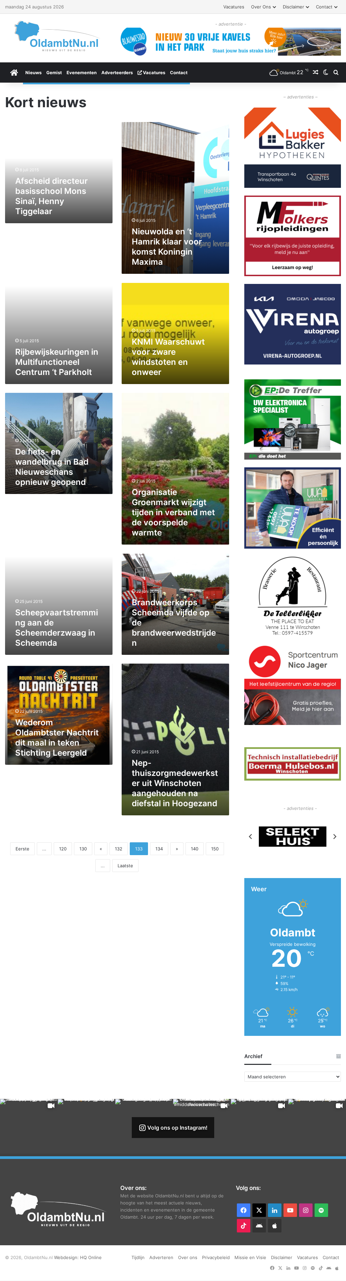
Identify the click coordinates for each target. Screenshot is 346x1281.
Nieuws (33, 72)
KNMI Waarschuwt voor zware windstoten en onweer (168, 357)
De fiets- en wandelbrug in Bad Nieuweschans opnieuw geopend (52, 467)
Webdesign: (67, 1257)
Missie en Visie (250, 1257)
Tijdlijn (138, 1257)
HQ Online (91, 1257)
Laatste (125, 865)
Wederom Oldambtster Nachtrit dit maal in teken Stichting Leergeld (57, 738)
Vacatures (233, 6)
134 (159, 848)
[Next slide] (334, 836)
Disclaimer (293, 6)
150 (215, 848)
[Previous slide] (250, 836)
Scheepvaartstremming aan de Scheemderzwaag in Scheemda (56, 628)
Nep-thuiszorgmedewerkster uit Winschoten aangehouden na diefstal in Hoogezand (175, 783)
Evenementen (82, 72)
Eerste (22, 848)
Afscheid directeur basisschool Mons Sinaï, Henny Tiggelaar (51, 196)
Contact (324, 6)
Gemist (54, 72)
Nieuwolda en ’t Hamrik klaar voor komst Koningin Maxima (167, 247)
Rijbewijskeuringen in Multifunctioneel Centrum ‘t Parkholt (56, 362)
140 (194, 848)
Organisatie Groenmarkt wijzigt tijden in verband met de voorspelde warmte (173, 512)
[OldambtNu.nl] (57, 36)
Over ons (261, 6)
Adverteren (161, 1257)
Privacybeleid (216, 1257)
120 (63, 848)
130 (83, 848)
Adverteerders (117, 72)
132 (118, 848)
